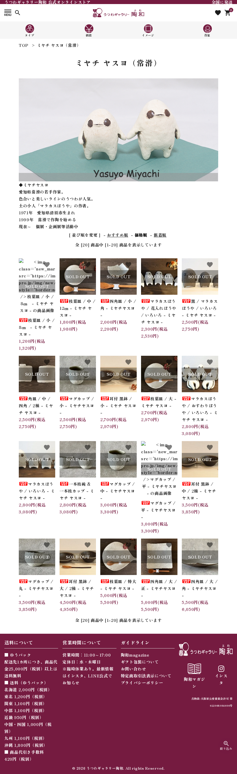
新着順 (160, 235)
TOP (23, 45)
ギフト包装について (140, 662)
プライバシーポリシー (142, 682)
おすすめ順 (117, 235)
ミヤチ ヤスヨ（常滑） (59, 45)
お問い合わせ (133, 669)
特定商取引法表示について (146, 676)
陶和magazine (135, 655)
